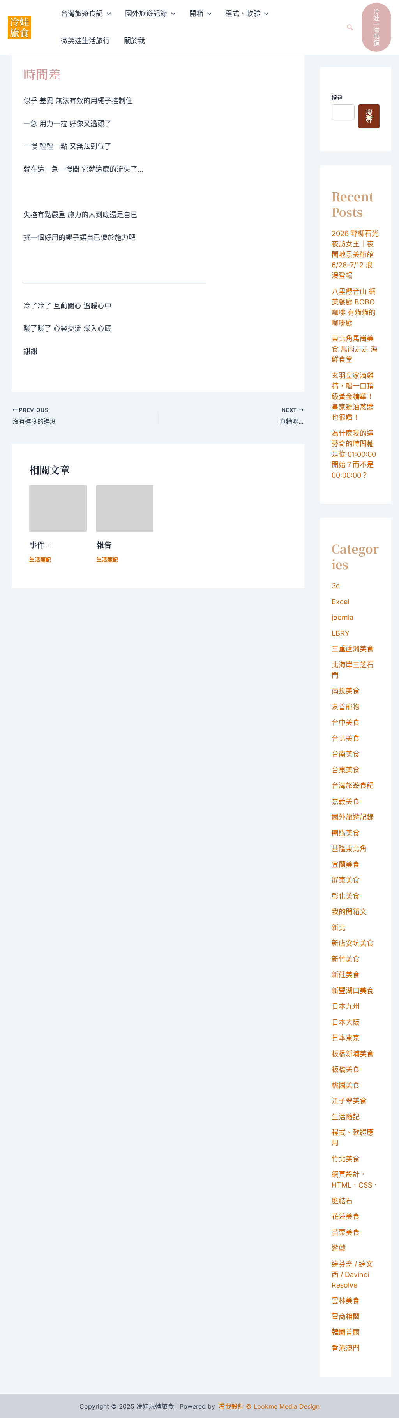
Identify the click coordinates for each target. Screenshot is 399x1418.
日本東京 (346, 1038)
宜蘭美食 (346, 864)
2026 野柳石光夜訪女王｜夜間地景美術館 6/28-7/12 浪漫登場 (355, 254)
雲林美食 (346, 1301)
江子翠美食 (349, 1101)
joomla (342, 617)
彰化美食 (346, 896)
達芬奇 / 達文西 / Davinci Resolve (352, 1274)
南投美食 (346, 691)
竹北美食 (346, 1159)
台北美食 (346, 738)
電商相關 (346, 1316)
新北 (339, 928)
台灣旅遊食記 (82, 13)
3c (336, 586)
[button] (107, 13)
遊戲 (339, 1248)
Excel (340, 602)
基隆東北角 (349, 848)
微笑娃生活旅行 (85, 41)
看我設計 (231, 1406)
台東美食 (346, 770)
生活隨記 (40, 559)
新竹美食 (346, 959)
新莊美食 (346, 975)
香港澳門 (346, 1348)
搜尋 (337, 97)
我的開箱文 (349, 912)
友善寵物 (346, 707)
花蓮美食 (346, 1216)
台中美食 (346, 722)
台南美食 (346, 754)
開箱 (196, 13)
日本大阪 (346, 1022)
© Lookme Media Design (283, 1406)
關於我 (134, 41)
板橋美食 (346, 1069)
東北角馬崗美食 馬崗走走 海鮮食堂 (355, 349)
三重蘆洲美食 (353, 649)
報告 (104, 544)
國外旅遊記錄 (146, 13)
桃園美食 (346, 1085)
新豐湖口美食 (353, 991)
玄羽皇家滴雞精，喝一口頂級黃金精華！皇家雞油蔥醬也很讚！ (353, 396)
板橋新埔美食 (353, 1054)
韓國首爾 (346, 1332)
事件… (40, 544)
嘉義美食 (346, 801)
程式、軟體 (242, 13)
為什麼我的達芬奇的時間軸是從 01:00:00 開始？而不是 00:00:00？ (354, 454)
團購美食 (346, 833)
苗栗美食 (346, 1232)
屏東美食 (346, 880)
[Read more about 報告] (125, 508)
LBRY (341, 633)
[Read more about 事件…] (58, 508)
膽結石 (342, 1201)
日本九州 (346, 1006)
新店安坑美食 (353, 943)
